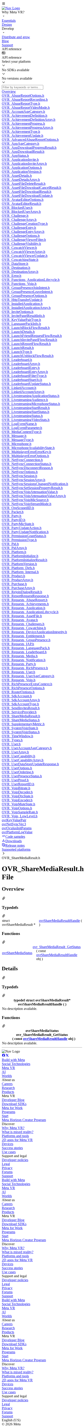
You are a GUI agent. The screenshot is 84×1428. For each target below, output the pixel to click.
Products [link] (8, 1092)
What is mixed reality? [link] (17, 1132)
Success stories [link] (12, 1148)
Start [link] (5, 1116)
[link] (11, 8)
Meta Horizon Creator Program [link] (24, 1120)
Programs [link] (8, 1112)
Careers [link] (7, 1084)
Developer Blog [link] (13, 1100)
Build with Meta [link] (13, 1060)
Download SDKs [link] (14, 1104)
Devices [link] (7, 1144)
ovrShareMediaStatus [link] (17, 953)
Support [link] (7, 1176)
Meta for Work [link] (12, 1108)
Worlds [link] (7, 1076)
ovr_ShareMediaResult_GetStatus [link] (57, 947)
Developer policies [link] (15, 1160)
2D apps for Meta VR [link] (17, 1140)
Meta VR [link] (8, 1068)
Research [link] (8, 1088)
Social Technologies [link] (16, 1064)
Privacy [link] (7, 1168)
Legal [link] (6, 1164)
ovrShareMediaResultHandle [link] (59, 920)
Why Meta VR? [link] (13, 1128)
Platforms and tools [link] (15, 1136)
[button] (42, 4)
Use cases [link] (9, 1152)
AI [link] (4, 1072)
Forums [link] (7, 1172)
